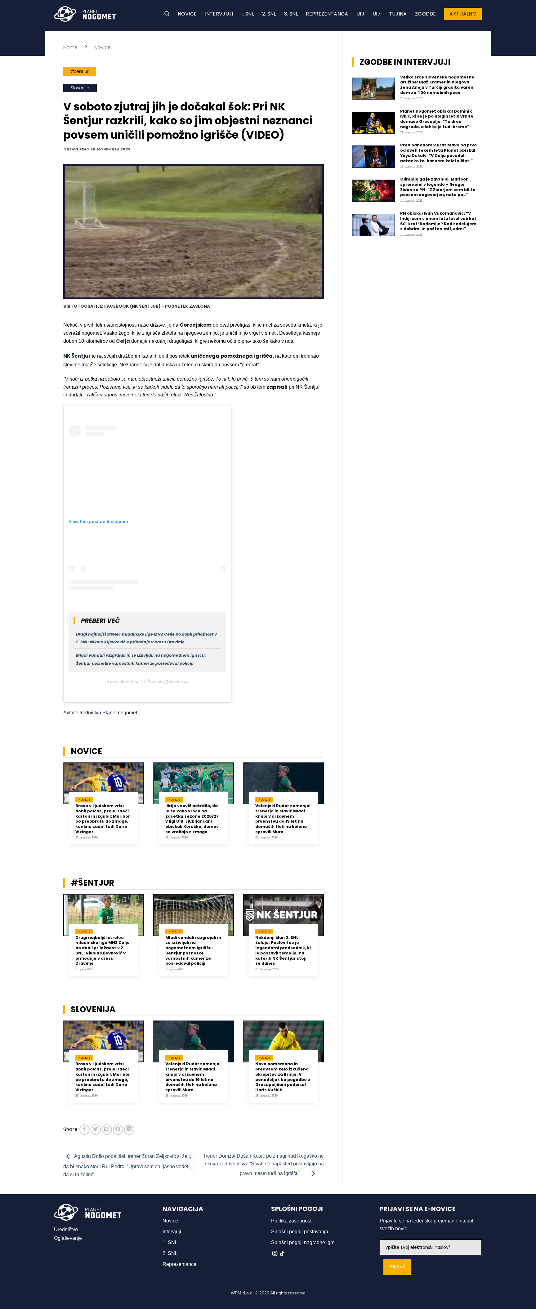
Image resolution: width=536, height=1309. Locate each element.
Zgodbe (425, 13)
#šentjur (80, 71)
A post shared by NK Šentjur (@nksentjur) (147, 681)
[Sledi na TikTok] (282, 1254)
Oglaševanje (68, 1238)
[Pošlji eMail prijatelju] (107, 1129)
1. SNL (247, 13)
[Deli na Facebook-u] (84, 1129)
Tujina (398, 13)
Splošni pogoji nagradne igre (303, 1242)
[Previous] (55, 810)
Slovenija (80, 88)
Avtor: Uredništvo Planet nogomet (100, 712)
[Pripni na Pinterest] (118, 1129)
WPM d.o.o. (242, 1292)
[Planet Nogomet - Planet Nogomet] (85, 14)
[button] (166, 14)
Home (70, 47)
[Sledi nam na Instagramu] (274, 1254)
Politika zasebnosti (292, 1220)
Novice (187, 13)
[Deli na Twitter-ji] (96, 1129)
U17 (377, 13)
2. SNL (269, 13)
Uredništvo (66, 1229)
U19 (360, 13)
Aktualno (462, 13)
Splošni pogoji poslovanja (299, 1231)
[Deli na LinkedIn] (129, 1129)
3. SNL (291, 13)
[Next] (331, 810)
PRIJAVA (397, 1267)
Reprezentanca (327, 13)
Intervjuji (219, 13)
